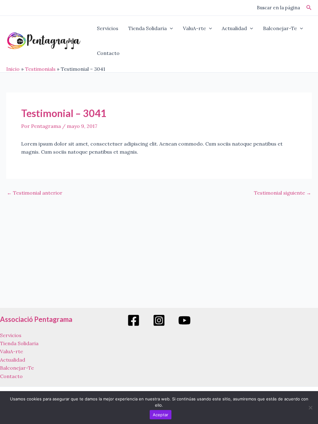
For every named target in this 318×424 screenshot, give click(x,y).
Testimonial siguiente (282, 192)
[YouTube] (184, 320)
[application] (170, 28)
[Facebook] (133, 320)
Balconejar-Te (280, 28)
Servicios (107, 28)
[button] (309, 8)
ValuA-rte (194, 28)
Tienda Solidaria (147, 28)
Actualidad (234, 28)
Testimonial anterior (34, 192)
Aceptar (161, 414)
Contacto (108, 53)
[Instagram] (159, 320)
